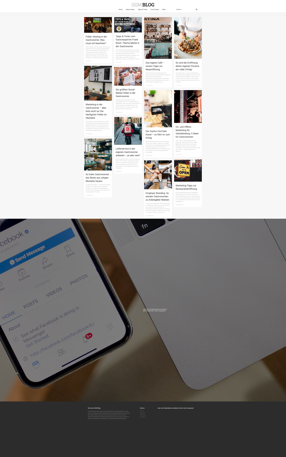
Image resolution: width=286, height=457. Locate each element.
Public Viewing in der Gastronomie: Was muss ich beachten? (96, 40)
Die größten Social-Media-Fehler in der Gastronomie (125, 93)
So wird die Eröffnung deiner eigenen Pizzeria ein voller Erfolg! (187, 66)
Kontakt (142, 411)
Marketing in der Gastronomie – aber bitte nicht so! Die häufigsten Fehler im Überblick (96, 111)
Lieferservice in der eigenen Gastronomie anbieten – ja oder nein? (128, 152)
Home (120, 9)
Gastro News (130, 9)
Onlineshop (142, 413)
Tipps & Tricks (142, 9)
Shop (164, 9)
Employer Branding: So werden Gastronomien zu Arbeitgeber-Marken (157, 196)
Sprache (179, 9)
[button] (134, 310)
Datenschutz (143, 415)
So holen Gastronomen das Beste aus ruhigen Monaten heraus (97, 177)
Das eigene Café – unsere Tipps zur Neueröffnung (155, 66)
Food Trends (155, 9)
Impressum (142, 417)
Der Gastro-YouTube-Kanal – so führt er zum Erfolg (158, 134)
